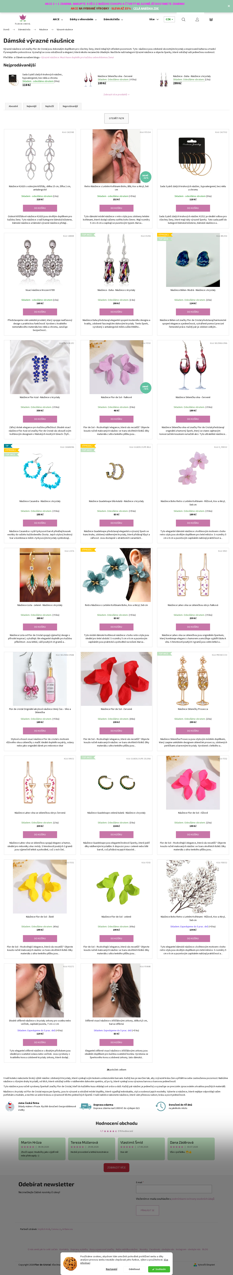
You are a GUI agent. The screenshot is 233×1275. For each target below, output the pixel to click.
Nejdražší (49, 106)
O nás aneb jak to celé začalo (43, 1249)
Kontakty (64, 1249)
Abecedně (13, 106)
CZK (168, 19)
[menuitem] (57, 19)
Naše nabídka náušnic (127, 1249)
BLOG (205, 1249)
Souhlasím (161, 1269)
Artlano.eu (67, 1229)
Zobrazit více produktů (115, 94)
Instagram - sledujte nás (188, 1249)
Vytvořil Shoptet (206, 1265)
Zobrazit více (116, 1168)
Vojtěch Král (44, 1229)
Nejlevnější (31, 106)
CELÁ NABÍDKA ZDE (146, 8)
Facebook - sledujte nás (162, 1249)
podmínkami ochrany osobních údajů (192, 1199)
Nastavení (111, 1269)
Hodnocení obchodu (116, 1123)
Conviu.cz (56, 1229)
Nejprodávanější (70, 106)
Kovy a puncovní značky (102, 1249)
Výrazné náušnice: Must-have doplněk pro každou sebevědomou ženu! (77, 57)
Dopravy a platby (79, 1249)
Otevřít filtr (116, 118)
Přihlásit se (147, 1210)
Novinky (144, 1249)
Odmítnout (134, 1269)
